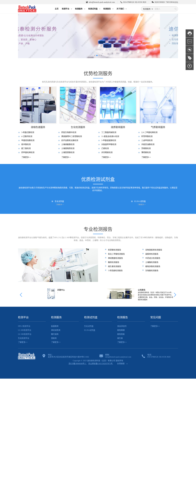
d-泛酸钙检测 (26, 136)
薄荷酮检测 (146, 152)
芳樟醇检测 (146, 148)
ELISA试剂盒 (89, 330)
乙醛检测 (105, 148)
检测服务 (56, 317)
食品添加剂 (122, 326)
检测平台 (23, 317)
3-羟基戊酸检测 (27, 132)
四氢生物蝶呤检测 (68, 132)
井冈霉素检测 (107, 152)
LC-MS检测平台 (24, 330)
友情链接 (121, 364)
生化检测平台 (23, 338)
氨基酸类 (55, 326)
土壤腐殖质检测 (67, 148)
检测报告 (122, 317)
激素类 (54, 338)
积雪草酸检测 (147, 136)
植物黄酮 (121, 330)
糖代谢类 (55, 334)
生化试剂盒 (88, 326)
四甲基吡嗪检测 (27, 152)
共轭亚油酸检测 (147, 144)
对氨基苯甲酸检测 (108, 144)
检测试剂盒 (90, 317)
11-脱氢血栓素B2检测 (110, 136)
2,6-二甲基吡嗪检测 (149, 132)
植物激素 (121, 334)
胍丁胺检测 (26, 148)
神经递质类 (55, 330)
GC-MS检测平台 (24, 334)
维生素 (120, 338)
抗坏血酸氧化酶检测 (69, 140)
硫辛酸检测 (26, 144)
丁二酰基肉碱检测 (108, 132)
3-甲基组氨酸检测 (108, 140)
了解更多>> (26, 157)
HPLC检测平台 (24, 326)
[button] (94, 55)
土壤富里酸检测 (67, 152)
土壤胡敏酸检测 (67, 144)
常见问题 (155, 317)
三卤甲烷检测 (147, 140)
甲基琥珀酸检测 (27, 140)
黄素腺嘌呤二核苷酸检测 (71, 136)
